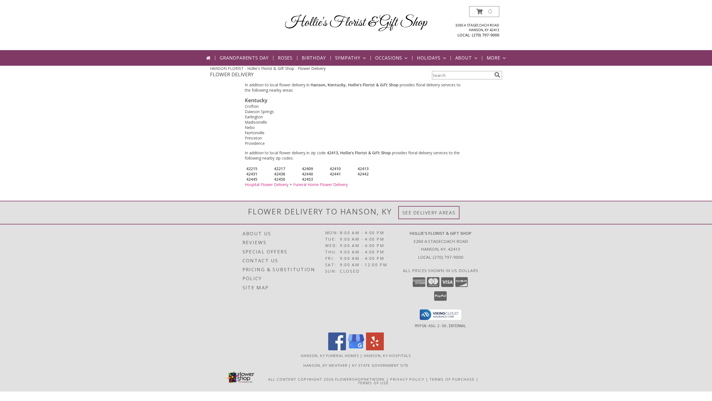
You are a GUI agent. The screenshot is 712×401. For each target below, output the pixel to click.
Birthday (314, 58)
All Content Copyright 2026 (301, 379)
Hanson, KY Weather (325, 365)
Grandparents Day (244, 58)
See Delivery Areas (429, 212)
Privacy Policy (407, 379)
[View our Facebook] (337, 348)
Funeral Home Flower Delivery (320, 184)
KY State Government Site (380, 365)
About (463, 58)
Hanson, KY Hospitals (387, 355)
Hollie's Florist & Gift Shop (356, 22)
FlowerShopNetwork (360, 379)
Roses (285, 58)
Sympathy (347, 58)
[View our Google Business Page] (356, 348)
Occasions (388, 58)
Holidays (428, 58)
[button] (484, 11)
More (493, 58)
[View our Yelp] (375, 348)
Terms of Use (373, 382)
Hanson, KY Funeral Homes (330, 355)
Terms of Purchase (452, 379)
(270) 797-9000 (485, 35)
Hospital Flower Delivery (266, 184)
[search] (497, 75)
